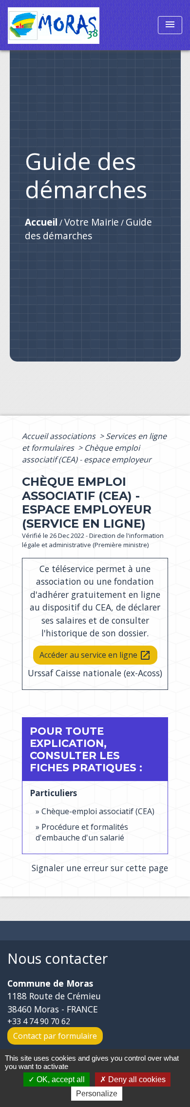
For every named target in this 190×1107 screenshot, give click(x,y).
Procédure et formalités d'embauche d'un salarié (82, 832)
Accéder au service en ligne (95, 655)
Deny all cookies (136, 1079)
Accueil (41, 222)
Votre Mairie (91, 222)
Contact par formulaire (55, 1036)
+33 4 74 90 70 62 (38, 1021)
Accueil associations (59, 436)
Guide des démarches (88, 229)
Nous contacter (57, 958)
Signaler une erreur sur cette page (100, 868)
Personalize (96, 1093)
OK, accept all (60, 1079)
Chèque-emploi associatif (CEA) (97, 811)
